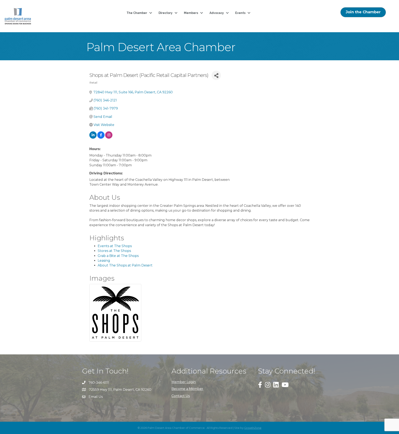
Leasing (104, 261)
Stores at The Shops (114, 251)
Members (191, 13)
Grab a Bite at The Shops (118, 256)
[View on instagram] (108, 137)
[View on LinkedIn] (93, 137)
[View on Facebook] (101, 137)
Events (240, 13)
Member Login (183, 382)
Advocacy (216, 13)
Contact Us (180, 396)
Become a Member (187, 389)
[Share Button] (216, 75)
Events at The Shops (115, 246)
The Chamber (137, 13)
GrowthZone (252, 427)
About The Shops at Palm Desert (125, 265)
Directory (165, 13)
